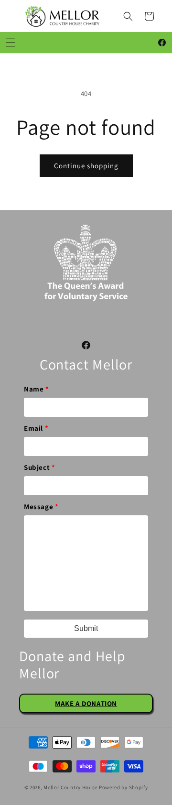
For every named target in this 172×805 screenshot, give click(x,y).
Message (41, 506)
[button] (128, 16)
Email (36, 428)
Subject (39, 467)
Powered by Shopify (123, 787)
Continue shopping (86, 165)
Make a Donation (86, 703)
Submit (86, 628)
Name (36, 388)
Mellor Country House (70, 787)
